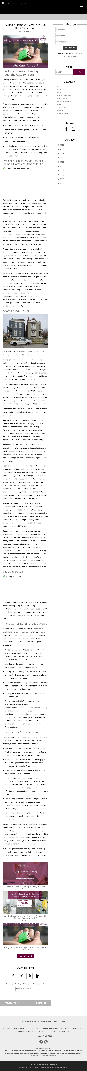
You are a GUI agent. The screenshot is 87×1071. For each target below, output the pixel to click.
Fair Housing (52, 1055)
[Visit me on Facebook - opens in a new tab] (66, 129)
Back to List (25, 956)
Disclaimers (55, 1067)
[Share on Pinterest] (29, 976)
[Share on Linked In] (38, 976)
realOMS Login (64, 1067)
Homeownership (39, 984)
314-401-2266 (46, 1036)
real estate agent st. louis (64, 95)
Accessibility (44, 1055)
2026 (62, 145)
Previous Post (11, 1003)
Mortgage (27, 984)
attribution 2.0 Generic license (23, 355)
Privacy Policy (35, 1055)
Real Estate (60, 86)
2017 (62, 183)
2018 (62, 179)
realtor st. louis (61, 107)
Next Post (41, 1003)
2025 (62, 149)
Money (59, 104)
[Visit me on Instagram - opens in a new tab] (74, 129)
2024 (62, 153)
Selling (18, 984)
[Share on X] (21, 976)
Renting (10, 984)
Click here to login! (70, 56)
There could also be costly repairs (21, 485)
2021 (62, 166)
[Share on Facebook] (13, 976)
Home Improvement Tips (64, 113)
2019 (62, 175)
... (34, 989)
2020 (62, 170)
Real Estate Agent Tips (24, 989)
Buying (59, 92)
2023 (62, 158)
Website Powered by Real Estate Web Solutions (43, 1064)
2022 (62, 162)
